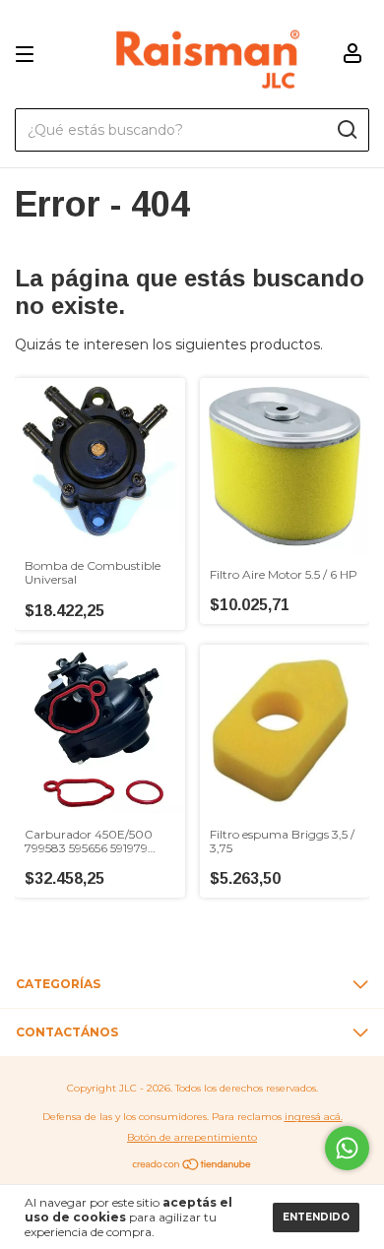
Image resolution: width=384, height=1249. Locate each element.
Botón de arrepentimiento (192, 1137)
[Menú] (28, 54)
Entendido (316, 1217)
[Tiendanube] (192, 1165)
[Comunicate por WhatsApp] (347, 1148)
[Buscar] (346, 130)
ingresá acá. (314, 1116)
